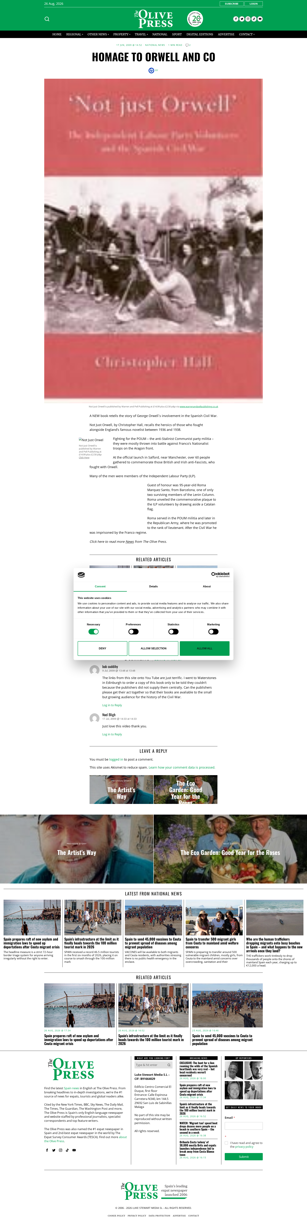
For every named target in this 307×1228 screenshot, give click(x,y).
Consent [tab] (100, 586)
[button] (169, 1064)
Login (254, 3)
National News (155, 45)
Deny (102, 648)
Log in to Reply (112, 705)
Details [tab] (153, 586)
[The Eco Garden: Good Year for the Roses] (185, 789)
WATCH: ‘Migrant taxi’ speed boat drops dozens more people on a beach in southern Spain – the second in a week (198, 1128)
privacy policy (244, 1147)
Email (230, 1117)
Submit (244, 1157)
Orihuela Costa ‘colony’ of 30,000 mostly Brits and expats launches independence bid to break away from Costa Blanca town (198, 1148)
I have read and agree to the (246, 1145)
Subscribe (231, 3)
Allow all (204, 648)
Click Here (84, 457)
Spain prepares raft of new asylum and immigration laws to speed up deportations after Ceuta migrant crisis (32, 943)
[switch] (133, 631)
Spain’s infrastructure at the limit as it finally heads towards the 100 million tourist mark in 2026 (91, 943)
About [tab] (207, 586)
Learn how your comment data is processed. (182, 767)
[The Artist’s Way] (121, 789)
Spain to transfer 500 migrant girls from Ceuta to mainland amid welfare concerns (212, 943)
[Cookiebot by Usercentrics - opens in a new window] (214, 575)
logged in (116, 759)
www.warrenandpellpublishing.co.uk (199, 406)
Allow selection (153, 648)
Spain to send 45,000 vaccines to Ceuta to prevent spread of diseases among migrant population (153, 943)
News (129, 541)
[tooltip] (236, 19)
